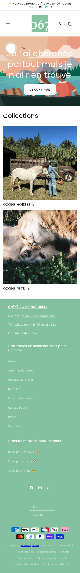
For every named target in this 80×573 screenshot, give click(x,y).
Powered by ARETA (30, 545)
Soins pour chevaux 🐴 (23, 452)
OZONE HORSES (16, 204)
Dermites (14, 389)
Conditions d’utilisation (56, 564)
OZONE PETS (14, 288)
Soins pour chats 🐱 (21, 470)
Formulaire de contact (23, 333)
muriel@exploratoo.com (39, 316)
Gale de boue (17, 407)
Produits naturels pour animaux (35, 441)
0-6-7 (18, 545)
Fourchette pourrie (21, 398)
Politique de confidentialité (58, 545)
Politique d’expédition (27, 564)
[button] (8, 23)
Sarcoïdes (14, 426)
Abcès (12, 361)
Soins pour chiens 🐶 (22, 461)
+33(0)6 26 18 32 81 (43, 324)
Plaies (12, 417)
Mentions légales (24, 551)
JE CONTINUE (40, 89)
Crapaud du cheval (20, 380)
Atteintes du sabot (20, 370)
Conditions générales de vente (53, 551)
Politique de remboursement (50, 558)
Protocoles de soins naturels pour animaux (37, 348)
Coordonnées (25, 558)
